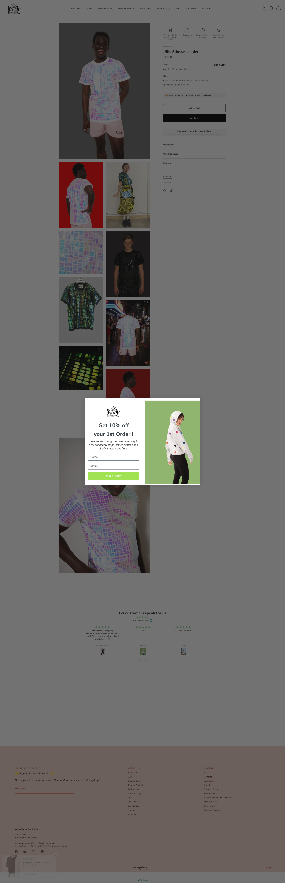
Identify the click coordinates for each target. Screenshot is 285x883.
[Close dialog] (196, 402)
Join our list (114, 476)
